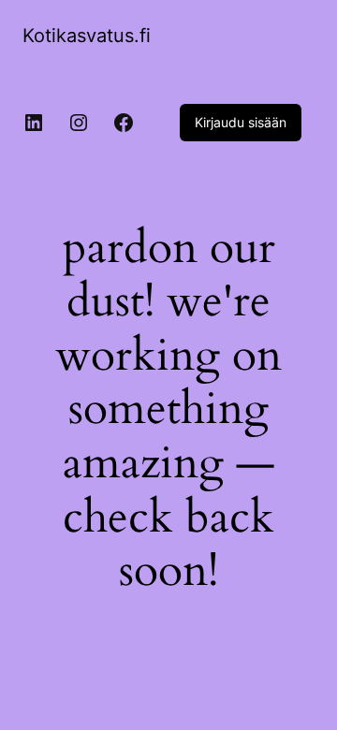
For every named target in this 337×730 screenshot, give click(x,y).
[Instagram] (78, 122)
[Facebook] (123, 122)
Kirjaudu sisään (240, 122)
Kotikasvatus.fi (86, 35)
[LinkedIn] (33, 122)
